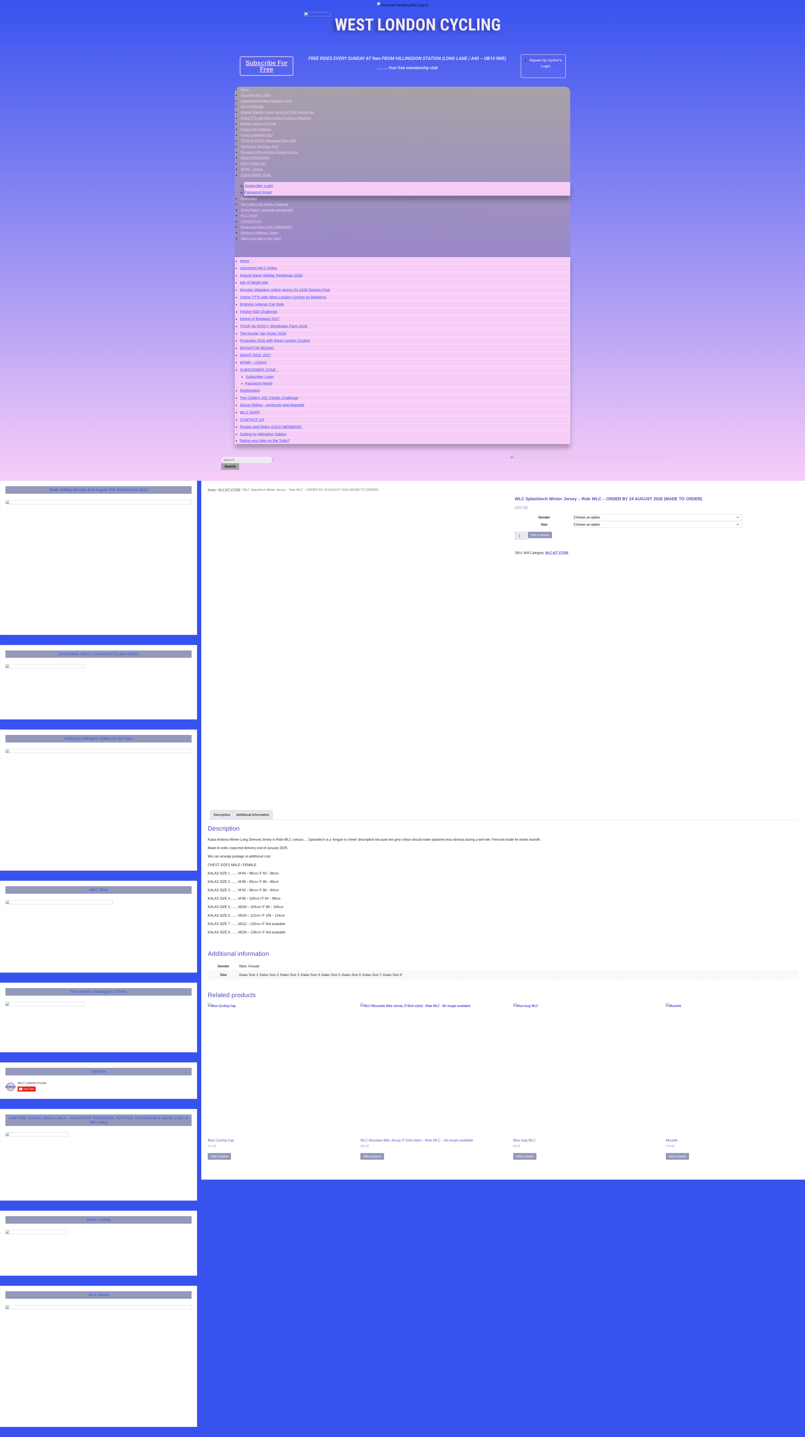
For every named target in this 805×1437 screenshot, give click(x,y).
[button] (402, 250)
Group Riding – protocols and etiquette (267, 210)
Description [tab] (222, 815)
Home (212, 490)
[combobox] (246, 460)
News (245, 89)
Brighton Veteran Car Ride (258, 123)
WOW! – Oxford (252, 169)
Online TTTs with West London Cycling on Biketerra (276, 118)
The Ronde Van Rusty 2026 (259, 146)
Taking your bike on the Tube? (261, 238)
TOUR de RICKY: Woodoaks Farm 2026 (268, 140)
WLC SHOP (249, 215)
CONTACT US (251, 221)
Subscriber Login (259, 186)
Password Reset (258, 192)
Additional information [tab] (252, 815)
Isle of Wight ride (252, 106)
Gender (544, 517)
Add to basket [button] (219, 1156)
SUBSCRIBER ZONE (256, 175)
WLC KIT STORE (229, 490)
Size (544, 524)
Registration (249, 198)
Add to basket (540, 535)
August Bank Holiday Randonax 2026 (266, 101)
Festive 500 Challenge (256, 129)
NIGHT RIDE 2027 (253, 163)
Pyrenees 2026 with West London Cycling (269, 152)
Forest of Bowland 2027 (257, 135)
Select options (372, 1156)
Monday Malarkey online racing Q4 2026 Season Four (277, 112)
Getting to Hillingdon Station (259, 233)
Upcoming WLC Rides (256, 95)
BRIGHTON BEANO (255, 158)
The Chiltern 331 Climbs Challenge (264, 204)
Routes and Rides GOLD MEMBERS (266, 227)
